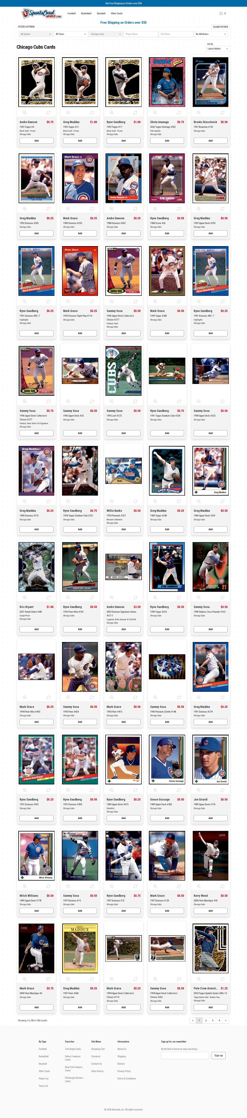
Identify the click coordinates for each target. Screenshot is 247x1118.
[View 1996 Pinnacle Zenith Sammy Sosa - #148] (167, 666)
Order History (97, 1071)
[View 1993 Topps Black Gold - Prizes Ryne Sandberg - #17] (123, 82)
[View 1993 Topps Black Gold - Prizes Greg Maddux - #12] (80, 82)
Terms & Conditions (126, 1078)
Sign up (218, 1055)
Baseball (101, 13)
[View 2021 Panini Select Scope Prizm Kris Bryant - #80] (36, 566)
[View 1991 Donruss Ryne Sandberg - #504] (80, 759)
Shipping (121, 1056)
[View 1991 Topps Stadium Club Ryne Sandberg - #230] (167, 370)
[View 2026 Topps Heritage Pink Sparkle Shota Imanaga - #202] (167, 82)
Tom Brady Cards (73, 1049)
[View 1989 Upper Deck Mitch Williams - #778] (36, 855)
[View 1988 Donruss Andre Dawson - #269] (123, 178)
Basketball (86, 13)
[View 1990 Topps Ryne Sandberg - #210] (167, 566)
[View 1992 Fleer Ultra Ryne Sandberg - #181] (80, 566)
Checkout (95, 1056)
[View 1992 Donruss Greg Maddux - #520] (36, 178)
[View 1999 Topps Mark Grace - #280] (167, 270)
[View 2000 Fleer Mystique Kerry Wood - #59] (210, 855)
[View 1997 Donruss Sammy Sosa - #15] (80, 855)
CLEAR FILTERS (220, 27)
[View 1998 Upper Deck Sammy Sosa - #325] (210, 370)
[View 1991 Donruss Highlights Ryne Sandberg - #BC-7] (36, 270)
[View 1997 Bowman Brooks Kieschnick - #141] (210, 82)
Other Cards (116, 13)
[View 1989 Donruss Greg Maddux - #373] (36, 470)
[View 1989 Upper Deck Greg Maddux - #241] (210, 470)
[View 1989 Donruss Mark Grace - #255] (80, 178)
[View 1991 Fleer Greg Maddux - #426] (80, 948)
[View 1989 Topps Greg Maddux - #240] (167, 470)
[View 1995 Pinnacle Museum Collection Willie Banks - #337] (123, 470)
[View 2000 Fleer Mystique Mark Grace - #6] (36, 948)
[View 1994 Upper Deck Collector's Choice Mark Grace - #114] (123, 948)
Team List (43, 1086)
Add (36, 140)
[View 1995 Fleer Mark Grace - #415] (123, 666)
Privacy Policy (124, 1071)
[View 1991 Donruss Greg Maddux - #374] (210, 666)
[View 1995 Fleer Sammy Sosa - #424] (80, 666)
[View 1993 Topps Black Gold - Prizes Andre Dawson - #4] (36, 82)
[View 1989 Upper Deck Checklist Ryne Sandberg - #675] (123, 759)
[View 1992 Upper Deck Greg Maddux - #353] (210, 178)
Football (72, 13)
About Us (121, 1049)
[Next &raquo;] (226, 1020)
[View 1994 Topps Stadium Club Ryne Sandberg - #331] (80, 470)
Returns (121, 1063)
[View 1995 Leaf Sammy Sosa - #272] (123, 370)
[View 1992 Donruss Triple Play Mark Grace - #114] (80, 270)
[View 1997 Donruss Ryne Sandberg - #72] (123, 855)
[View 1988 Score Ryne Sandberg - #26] (167, 178)
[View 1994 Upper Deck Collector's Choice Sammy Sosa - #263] (167, 948)
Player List (44, 1078)
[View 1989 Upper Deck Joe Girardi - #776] (210, 759)
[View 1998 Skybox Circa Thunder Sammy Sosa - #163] (210, 566)
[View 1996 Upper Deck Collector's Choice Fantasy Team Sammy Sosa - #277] (123, 270)
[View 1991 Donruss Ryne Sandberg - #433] (36, 759)
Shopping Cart (98, 1049)
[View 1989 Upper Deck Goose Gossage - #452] (167, 759)
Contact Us (96, 1063)
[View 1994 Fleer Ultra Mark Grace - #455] (36, 666)
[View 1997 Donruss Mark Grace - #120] (167, 855)
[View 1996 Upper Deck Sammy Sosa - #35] (80, 370)
